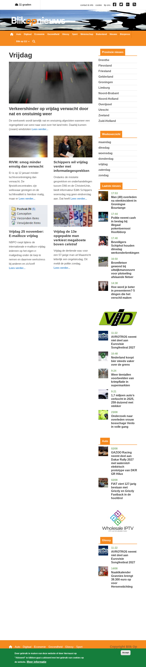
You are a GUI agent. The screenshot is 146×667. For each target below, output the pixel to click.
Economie (39, 34)
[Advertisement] (117, 620)
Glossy (65, 34)
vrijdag (103, 164)
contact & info (86, 5)
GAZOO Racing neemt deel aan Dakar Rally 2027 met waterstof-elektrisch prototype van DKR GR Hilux (124, 463)
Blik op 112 (22, 41)
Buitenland (101, 34)
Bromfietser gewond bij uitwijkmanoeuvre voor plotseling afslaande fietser (123, 270)
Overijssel (105, 104)
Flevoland (105, 65)
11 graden (24, 4)
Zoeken (33, 42)
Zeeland (103, 115)
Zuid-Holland (107, 120)
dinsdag (104, 147)
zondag (103, 175)
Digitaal (28, 34)
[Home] (38, 21)
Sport (75, 34)
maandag (104, 142)
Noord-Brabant (108, 93)
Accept (125, 652)
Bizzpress (125, 34)
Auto (18, 34)
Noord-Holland (108, 98)
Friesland (104, 71)
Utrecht (103, 109)
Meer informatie (36, 661)
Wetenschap (86, 34)
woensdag (105, 153)
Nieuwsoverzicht (12, 35)
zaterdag (104, 169)
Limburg (104, 87)
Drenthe (103, 60)
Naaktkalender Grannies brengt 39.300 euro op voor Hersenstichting (122, 579)
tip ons (107, 5)
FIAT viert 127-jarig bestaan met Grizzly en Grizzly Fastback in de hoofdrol (123, 491)
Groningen (105, 82)
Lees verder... (40, 129)
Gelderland (105, 76)
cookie (98, 5)
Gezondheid (53, 34)
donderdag (105, 158)
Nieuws (113, 34)
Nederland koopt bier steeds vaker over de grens (122, 361)
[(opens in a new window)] (115, 5)
